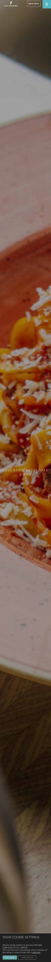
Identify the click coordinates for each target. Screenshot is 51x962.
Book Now (34, 4)
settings (36, 952)
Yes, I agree (9, 957)
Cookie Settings (27, 957)
